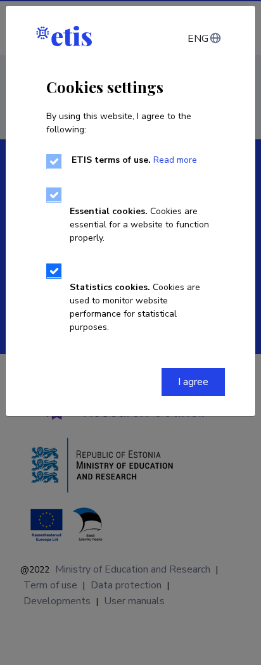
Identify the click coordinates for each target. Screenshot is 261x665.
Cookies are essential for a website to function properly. (139, 224)
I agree (193, 382)
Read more (175, 160)
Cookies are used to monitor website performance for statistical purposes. (135, 307)
